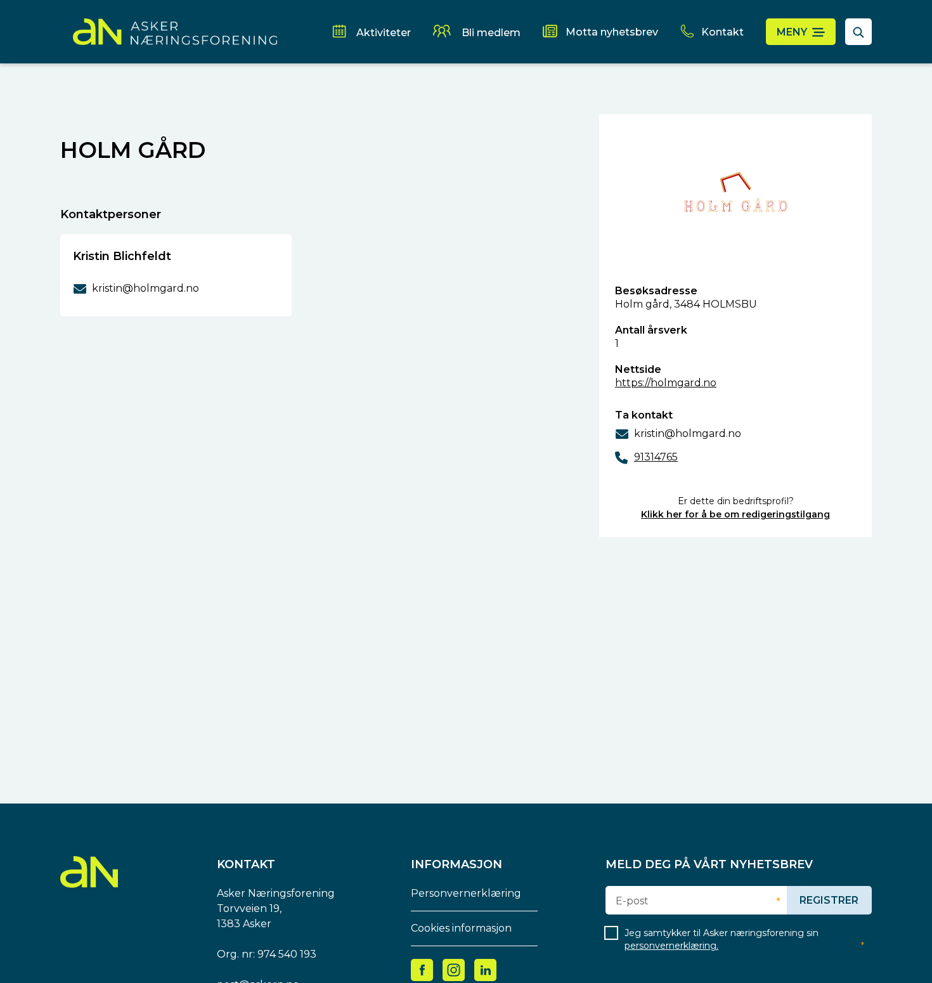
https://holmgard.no (665, 383)
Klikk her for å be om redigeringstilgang (735, 514)
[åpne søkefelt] (858, 31)
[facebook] (422, 969)
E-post (632, 901)
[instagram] (454, 969)
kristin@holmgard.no (687, 433)
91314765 (656, 457)
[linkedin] (485, 969)
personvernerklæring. (671, 945)
